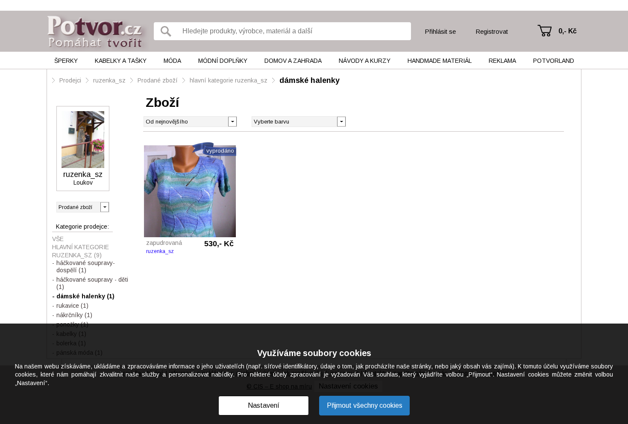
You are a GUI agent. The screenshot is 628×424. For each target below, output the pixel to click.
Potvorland (553, 60)
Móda (172, 60)
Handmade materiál (440, 60)
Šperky (66, 60)
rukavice (72, 305)
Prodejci (70, 80)
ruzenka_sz (109, 80)
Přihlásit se (440, 31)
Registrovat (491, 31)
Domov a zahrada (293, 60)
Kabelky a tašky (121, 60)
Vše (58, 239)
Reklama (502, 60)
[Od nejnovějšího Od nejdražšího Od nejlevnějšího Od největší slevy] (190, 121)
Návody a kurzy (364, 60)
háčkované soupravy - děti (92, 283)
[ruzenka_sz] (83, 139)
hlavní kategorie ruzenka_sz (228, 80)
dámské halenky (309, 80)
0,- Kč (567, 31)
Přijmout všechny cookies (364, 405)
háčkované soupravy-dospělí (85, 266)
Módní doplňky (222, 60)
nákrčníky (74, 315)
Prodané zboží (158, 80)
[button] (341, 121)
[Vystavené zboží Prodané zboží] (82, 207)
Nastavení (263, 405)
